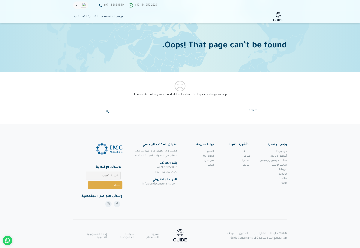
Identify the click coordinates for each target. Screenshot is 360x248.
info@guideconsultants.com (159, 184)
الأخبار (210, 165)
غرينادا (283, 169)
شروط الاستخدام (152, 236)
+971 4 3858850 (114, 5)
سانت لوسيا (279, 165)
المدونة (209, 151)
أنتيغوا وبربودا (278, 156)
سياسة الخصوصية (127, 236)
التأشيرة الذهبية (88, 16)
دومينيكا (281, 151)
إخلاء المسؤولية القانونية (96, 236)
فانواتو (283, 174)
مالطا (283, 178)
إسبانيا (246, 160)
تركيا (284, 183)
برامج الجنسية (113, 16)
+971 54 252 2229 (146, 5)
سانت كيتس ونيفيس (273, 160)
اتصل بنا (208, 156)
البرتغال (245, 165)
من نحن (209, 160)
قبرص (246, 156)
